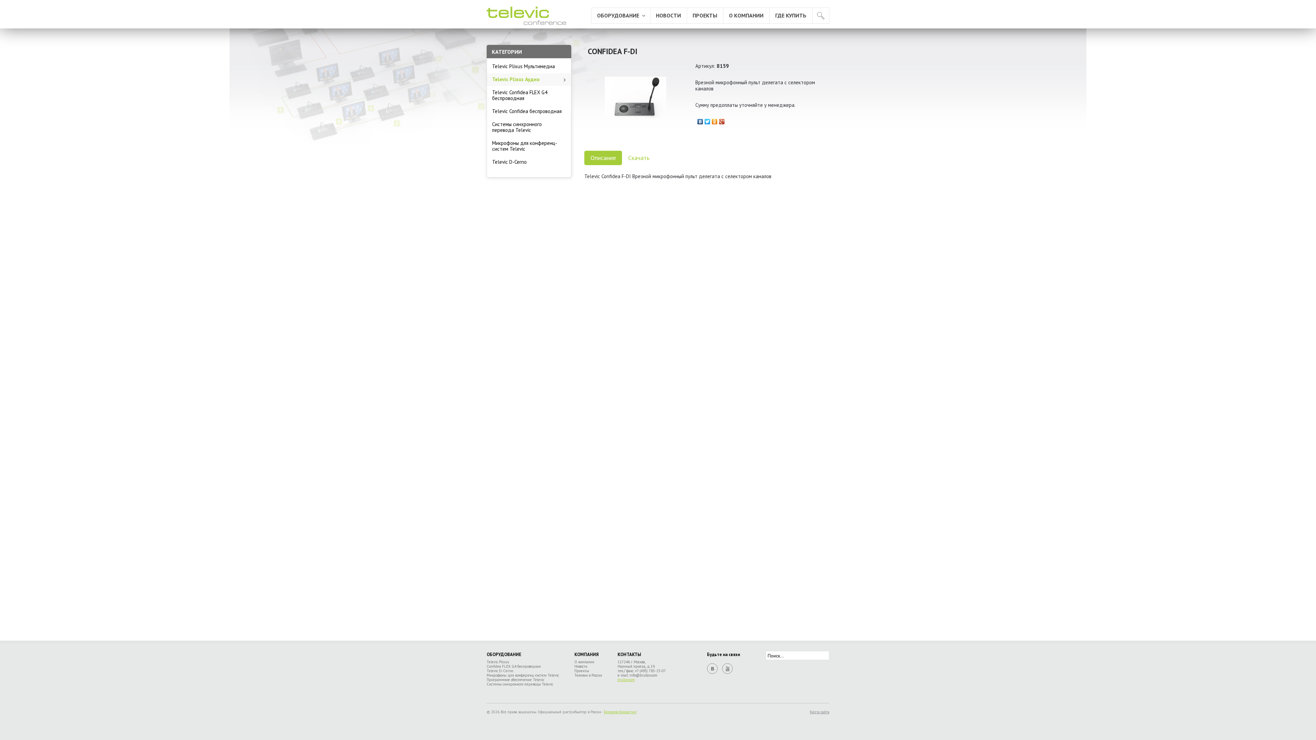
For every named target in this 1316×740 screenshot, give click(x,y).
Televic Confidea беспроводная (527, 111)
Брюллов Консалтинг (620, 712)
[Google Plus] (722, 120)
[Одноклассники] (714, 120)
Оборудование (618, 15)
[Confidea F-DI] (635, 129)
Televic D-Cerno (509, 162)
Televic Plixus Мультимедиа (523, 66)
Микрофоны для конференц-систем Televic (524, 146)
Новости (668, 15)
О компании (746, 15)
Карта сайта (819, 712)
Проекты (705, 15)
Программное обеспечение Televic (515, 679)
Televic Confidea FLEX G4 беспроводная (519, 95)
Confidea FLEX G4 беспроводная (514, 666)
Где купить (790, 15)
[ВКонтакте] (700, 120)
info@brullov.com (643, 675)
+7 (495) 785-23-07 (650, 670)
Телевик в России (588, 675)
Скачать (638, 158)
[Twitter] (707, 120)
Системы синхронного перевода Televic (517, 127)
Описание (603, 158)
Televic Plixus (498, 661)
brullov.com (626, 679)
